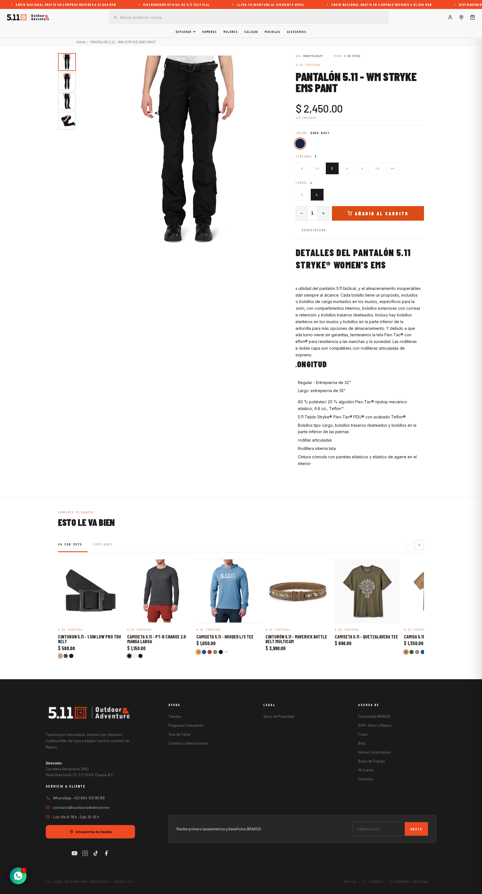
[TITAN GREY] (215, 652)
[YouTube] (74, 853)
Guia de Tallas (179, 734)
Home (81, 42)
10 (377, 168)
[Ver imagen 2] (67, 81)
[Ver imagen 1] (67, 62)
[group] (187, 153)
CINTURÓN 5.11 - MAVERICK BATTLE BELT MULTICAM (296, 639)
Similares (103, 544)
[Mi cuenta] (450, 17)
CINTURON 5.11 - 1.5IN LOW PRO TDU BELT (89, 639)
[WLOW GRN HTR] (135, 656)
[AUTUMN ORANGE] (198, 652)
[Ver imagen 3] (67, 101)
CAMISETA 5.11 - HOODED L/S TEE (225, 636)
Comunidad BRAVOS (374, 716)
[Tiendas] (461, 17)
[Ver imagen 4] (67, 121)
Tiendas (174, 716)
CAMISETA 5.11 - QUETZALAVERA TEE (366, 636)
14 (392, 168)
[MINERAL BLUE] (204, 652)
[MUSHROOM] (417, 652)
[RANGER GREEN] (66, 656)
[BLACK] (71, 656)
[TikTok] (96, 853)
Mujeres (230, 32)
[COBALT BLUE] (423, 652)
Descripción (314, 230)
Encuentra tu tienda (94, 831)
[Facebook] (106, 853)
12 (317, 168)
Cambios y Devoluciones (188, 743)
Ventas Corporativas (374, 752)
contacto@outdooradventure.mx (81, 807)
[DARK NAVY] (300, 143)
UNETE (416, 829)
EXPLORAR (184, 32)
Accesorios (296, 32)
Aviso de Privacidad (278, 716)
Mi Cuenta (365, 770)
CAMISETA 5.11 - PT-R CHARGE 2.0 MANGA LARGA (156, 639)
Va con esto (70, 544)
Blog (361, 743)
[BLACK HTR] (129, 656)
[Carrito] (472, 17)
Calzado (251, 32)
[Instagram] (85, 853)
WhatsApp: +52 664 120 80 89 (79, 797)
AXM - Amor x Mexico (375, 725)
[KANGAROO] (60, 656)
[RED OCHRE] (210, 652)
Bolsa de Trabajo (371, 761)
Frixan (363, 734)
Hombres (209, 32)
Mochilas (272, 32)
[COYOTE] (406, 652)
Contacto (365, 779)
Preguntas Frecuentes (186, 725)
